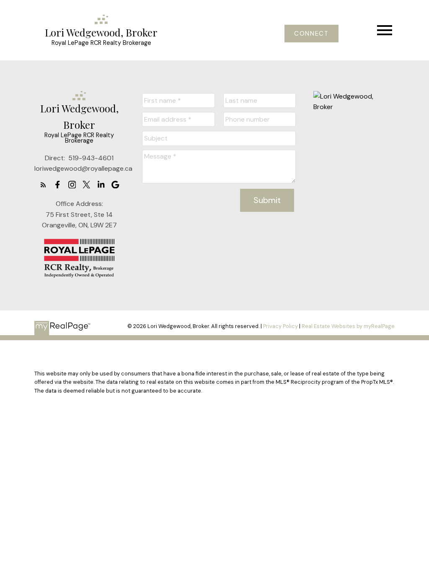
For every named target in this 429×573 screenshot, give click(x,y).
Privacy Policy (280, 326)
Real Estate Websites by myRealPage (348, 326)
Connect (311, 34)
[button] (311, 34)
